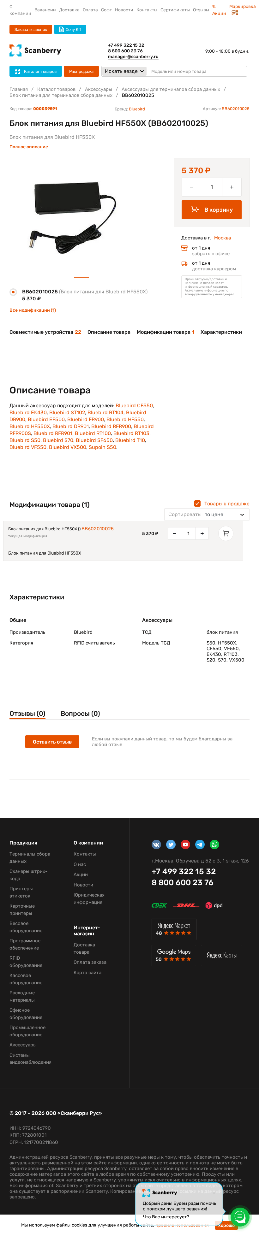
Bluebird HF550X (29, 426)
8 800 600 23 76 (125, 51)
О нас (80, 864)
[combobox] (207, 514)
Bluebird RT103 (131, 433)
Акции (81, 874)
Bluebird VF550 (27, 447)
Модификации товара (165, 332)
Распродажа (81, 71)
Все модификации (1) (32, 310)
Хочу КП (73, 29)
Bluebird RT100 (93, 433)
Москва (222, 238)
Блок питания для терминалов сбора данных (60, 95)
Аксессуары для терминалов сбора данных (171, 89)
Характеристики (221, 332)
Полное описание (28, 147)
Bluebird (137, 109)
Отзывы (201, 10)
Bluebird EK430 (28, 412)
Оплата (90, 10)
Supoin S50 (102, 447)
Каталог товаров (56, 89)
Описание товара (108, 332)
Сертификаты (175, 10)
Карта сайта (87, 972)
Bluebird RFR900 (111, 426)
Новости (124, 10)
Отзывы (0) (27, 713)
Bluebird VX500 (67, 447)
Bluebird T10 (130, 440)
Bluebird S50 (24, 440)
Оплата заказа (90, 962)
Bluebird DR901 (70, 426)
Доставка (69, 10)
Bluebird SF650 (94, 440)
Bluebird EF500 (46, 419)
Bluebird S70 (58, 440)
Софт (106, 10)
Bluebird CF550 (134, 406)
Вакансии (45, 10)
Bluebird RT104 (105, 412)
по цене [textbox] (195, 514)
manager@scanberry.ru (133, 56)
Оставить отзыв (52, 742)
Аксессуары (98, 89)
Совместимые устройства (45, 332)
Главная (18, 89)
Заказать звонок (31, 29)
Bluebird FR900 (85, 419)
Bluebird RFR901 (52, 433)
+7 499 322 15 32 (126, 45)
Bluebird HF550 (125, 419)
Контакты (146, 10)
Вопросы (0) (80, 713)
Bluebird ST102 (67, 412)
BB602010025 (97, 529)
